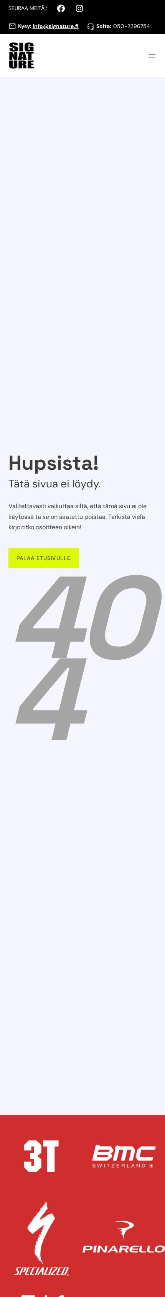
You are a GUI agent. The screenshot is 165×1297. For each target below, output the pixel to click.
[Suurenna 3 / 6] (72, 1207)
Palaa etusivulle (43, 558)
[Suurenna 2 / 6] (155, 1125)
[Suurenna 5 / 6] (72, 1290)
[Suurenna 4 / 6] (155, 1207)
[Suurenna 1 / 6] (72, 1125)
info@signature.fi (56, 26)
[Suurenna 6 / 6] (155, 1290)
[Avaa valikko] (152, 55)
